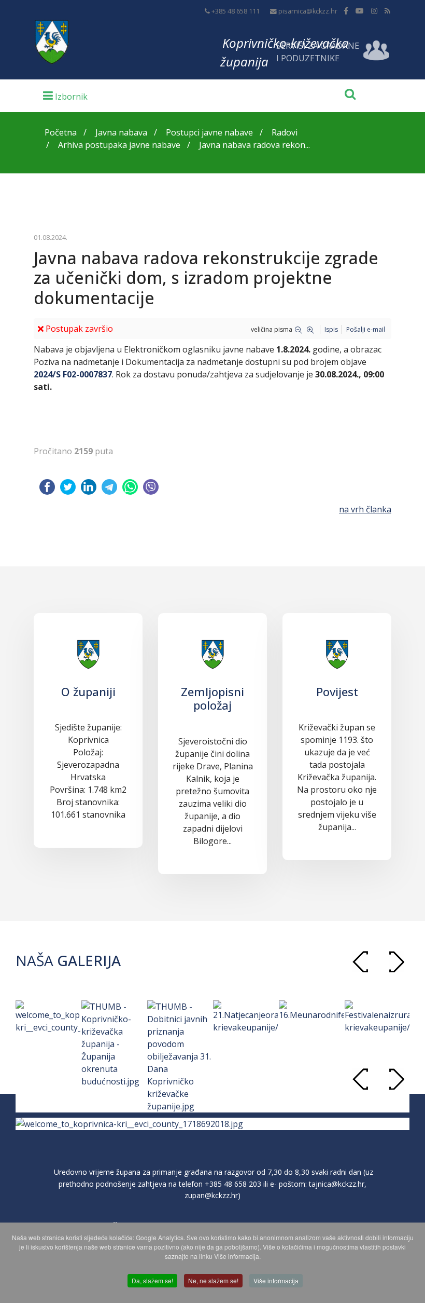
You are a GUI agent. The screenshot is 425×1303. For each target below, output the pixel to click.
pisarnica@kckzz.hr (307, 11)
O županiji (88, 691)
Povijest (337, 691)
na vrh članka (365, 509)
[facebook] (346, 11)
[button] (396, 961)
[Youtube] (360, 11)
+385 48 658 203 (233, 1184)
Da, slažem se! (152, 1280)
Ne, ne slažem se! (213, 1280)
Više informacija (276, 1280)
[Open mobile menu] (65, 95)
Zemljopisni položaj (212, 698)
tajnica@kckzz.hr (336, 1184)
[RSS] (387, 11)
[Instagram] (374, 11)
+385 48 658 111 (235, 11)
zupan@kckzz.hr (211, 1195)
